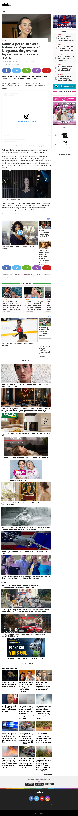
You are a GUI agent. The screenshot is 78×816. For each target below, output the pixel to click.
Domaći (4, 41)
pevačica (46, 274)
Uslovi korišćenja (47, 804)
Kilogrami (18, 274)
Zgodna (38, 274)
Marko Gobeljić (28, 274)
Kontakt (20, 804)
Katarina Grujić (7, 274)
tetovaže (6, 278)
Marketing (28, 804)
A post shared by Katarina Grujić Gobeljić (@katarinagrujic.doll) (27, 146)
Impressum (36, 804)
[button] (4, 295)
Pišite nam (58, 804)
